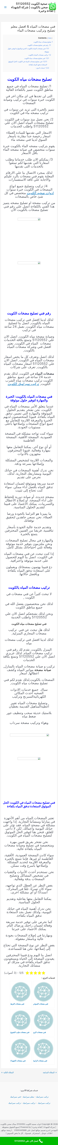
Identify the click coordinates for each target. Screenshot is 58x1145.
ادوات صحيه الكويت (40, 193)
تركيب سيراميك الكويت (23, 384)
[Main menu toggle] (5, 7)
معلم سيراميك (28, 1097)
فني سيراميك (15, 1097)
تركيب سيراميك (42, 1097)
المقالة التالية (7, 1073)
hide (49, 38)
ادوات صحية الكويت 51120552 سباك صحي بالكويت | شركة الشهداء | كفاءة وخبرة (33, 7)
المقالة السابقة (50, 1073)
